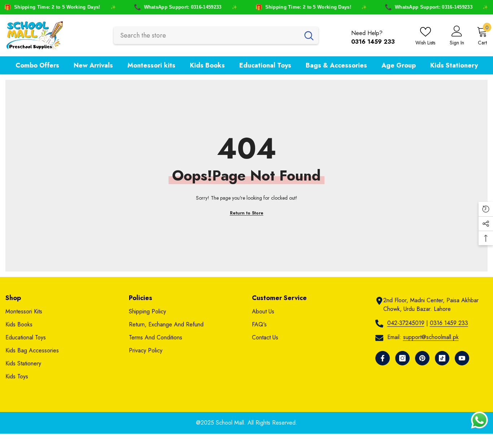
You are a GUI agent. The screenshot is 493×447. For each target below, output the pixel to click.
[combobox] (207, 35)
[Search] (216, 35)
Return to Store (246, 213)
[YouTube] (462, 358)
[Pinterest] (422, 358)
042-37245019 (405, 323)
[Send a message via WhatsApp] (479, 420)
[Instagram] (402, 358)
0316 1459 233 (449, 323)
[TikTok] (442, 358)
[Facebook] (382, 358)
